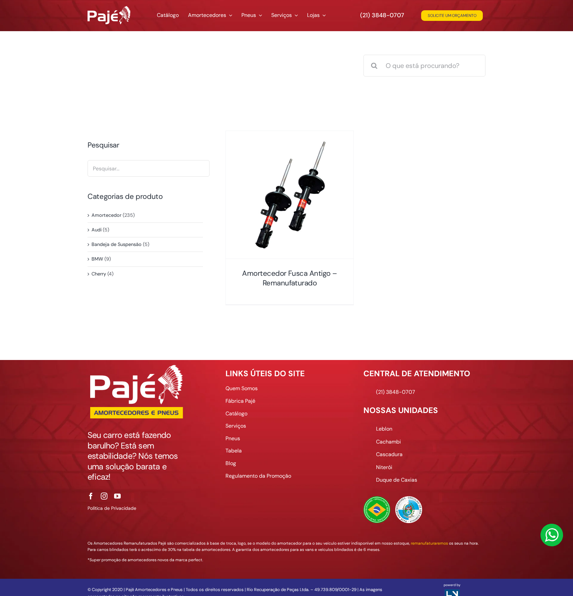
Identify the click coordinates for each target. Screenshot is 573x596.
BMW (97, 259)
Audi (96, 230)
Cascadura (389, 454)
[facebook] (91, 496)
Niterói (384, 467)
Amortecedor (106, 215)
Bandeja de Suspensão (117, 244)
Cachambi (388, 441)
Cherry (99, 274)
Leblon (384, 428)
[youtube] (117, 496)
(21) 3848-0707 (382, 15)
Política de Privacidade (112, 508)
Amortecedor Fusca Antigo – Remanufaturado (289, 278)
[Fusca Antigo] (289, 195)
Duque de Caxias (396, 479)
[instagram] (104, 496)
